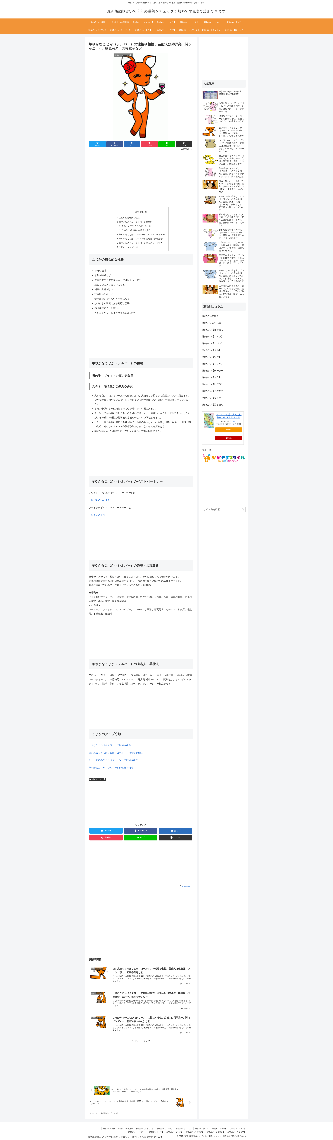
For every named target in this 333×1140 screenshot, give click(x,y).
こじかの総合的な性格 (129, 217)
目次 (137, 211)
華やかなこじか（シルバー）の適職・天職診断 (141, 238)
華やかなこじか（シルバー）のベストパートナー (142, 234)
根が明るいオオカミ (101, 500)
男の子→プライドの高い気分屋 (136, 226)
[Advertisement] (141, 158)
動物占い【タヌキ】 (212, 364)
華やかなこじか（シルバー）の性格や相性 (111, 767)
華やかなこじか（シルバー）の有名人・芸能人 (141, 243)
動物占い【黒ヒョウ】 (214, 404)
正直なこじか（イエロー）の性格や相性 (110, 745)
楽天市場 (229, 438)
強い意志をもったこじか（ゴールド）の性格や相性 (116, 752)
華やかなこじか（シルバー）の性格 (135, 222)
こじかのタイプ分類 (128, 247)
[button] (243, 509)
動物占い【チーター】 (214, 370)
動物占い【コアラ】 (212, 336)
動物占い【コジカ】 (99, 779)
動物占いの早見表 (211, 323)
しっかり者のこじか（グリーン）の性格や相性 (113, 760)
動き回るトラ (98, 515)
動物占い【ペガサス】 (214, 391)
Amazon (229, 429)
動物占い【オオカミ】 (214, 329)
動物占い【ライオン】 (214, 398)
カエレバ (233, 421)
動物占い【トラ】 (211, 377)
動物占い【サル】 (211, 350)
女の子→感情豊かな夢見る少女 (136, 230)
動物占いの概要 (210, 316)
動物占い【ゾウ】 (211, 357)
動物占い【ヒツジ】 (212, 384)
